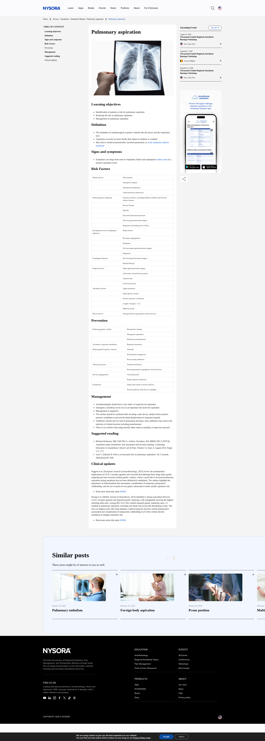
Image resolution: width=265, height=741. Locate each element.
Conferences (184, 659)
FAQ (180, 693)
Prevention (49, 48)
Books (91, 8)
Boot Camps (184, 668)
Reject (181, 736)
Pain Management (143, 664)
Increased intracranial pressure (134, 215)
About (137, 8)
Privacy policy (184, 697)
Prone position (199, 610)
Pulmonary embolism (67, 610)
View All (214, 28)
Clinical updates (51, 60)
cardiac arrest (162, 159)
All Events (183, 655)
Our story (183, 685)
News (113, 8)
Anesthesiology (141, 655)
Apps (80, 8)
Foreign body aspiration (137, 610)
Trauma (131, 205)
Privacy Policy (139, 738)
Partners (125, 8)
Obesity (132, 263)
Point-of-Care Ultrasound (145, 668)
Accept (166, 736)
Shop (137, 697)
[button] (174, 558)
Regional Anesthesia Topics (146, 659)
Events (102, 8)
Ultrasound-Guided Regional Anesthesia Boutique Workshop (197, 38)
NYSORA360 (140, 689)
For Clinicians (151, 8)
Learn (71, 8)
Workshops (183, 664)
